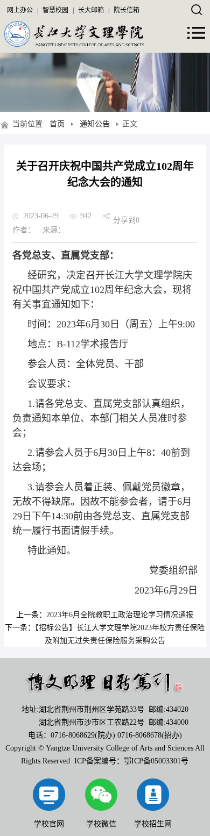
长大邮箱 (91, 10)
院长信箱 (126, 10)
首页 (57, 124)
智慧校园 (55, 10)
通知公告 (95, 124)
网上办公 (20, 10)
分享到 (124, 220)
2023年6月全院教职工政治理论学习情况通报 (119, 615)
